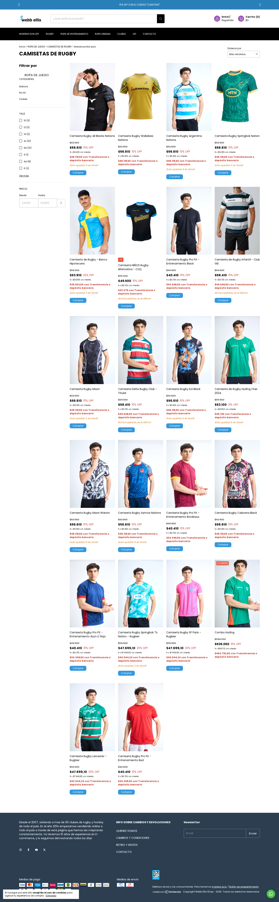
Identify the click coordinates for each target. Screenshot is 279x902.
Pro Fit (22, 92)
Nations (23, 86)
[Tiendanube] (167, 892)
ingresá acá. (219, 886)
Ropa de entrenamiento (74, 34)
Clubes (121, 34)
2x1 (134, 34)
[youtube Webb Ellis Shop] (36, 850)
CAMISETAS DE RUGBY (59, 46)
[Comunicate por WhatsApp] (271, 894)
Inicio (22, 46)
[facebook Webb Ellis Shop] (28, 850)
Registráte (227, 20)
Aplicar (61, 203)
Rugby (50, 34)
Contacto (149, 34)
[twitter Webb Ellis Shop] (44, 850)
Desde (22, 195)
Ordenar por (234, 48)
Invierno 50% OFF (29, 34)
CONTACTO (124, 852)
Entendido (51, 895)
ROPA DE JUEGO (36, 46)
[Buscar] (161, 18)
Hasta (41, 195)
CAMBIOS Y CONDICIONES (132, 838)
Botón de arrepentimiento (244, 886)
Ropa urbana (102, 34)
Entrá (225, 16)
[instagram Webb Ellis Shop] (20, 850)
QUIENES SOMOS (126, 831)
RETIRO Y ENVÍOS (127, 845)
